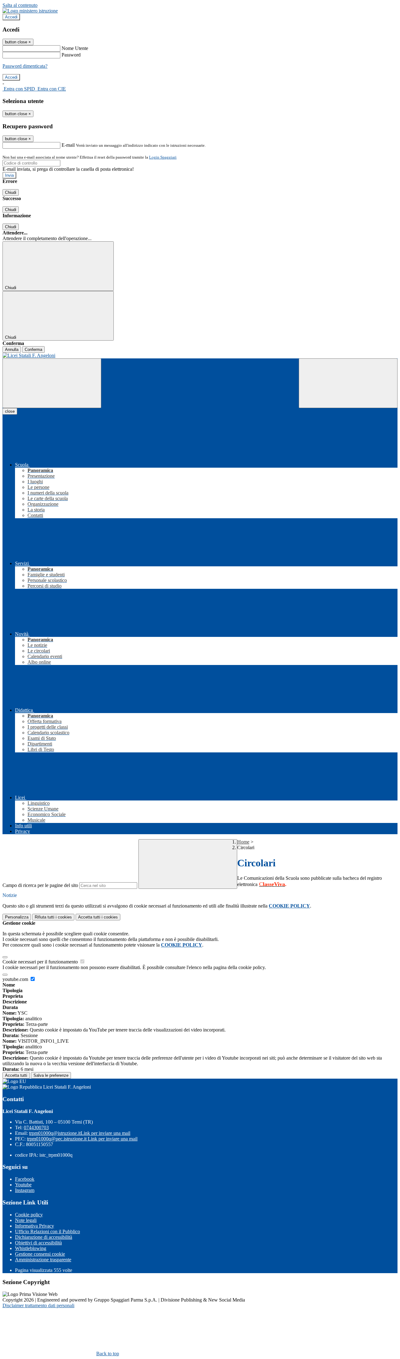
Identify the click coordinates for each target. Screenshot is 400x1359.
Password (71, 54)
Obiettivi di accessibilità (38, 1242)
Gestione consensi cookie (40, 1254)
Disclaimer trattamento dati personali (38, 1305)
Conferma (33, 349)
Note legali (26, 1220)
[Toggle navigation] (51, 383)
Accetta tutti (98, 917)
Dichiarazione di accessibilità (43, 1237)
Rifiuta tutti (53, 917)
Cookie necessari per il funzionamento (40, 961)
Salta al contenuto (20, 5)
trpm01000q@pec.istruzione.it (82, 1138)
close (10, 411)
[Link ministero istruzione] (30, 10)
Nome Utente (75, 48)
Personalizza (16, 917)
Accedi (11, 17)
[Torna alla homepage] (200, 355)
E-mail (68, 145)
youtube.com (15, 979)
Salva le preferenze (50, 1075)
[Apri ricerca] (348, 383)
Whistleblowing (30, 1248)
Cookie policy (29, 1214)
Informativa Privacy (34, 1226)
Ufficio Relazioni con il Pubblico (47, 1231)
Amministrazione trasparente (43, 1259)
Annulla (11, 349)
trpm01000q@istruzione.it (79, 1133)
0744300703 (36, 1127)
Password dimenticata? (25, 66)
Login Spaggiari (163, 157)
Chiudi (10, 192)
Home (243, 841)
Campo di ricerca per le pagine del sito (40, 885)
